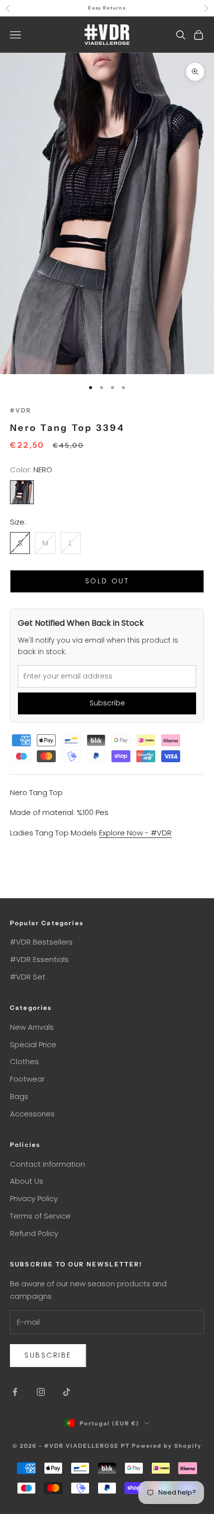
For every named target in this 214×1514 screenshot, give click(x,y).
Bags (19, 1096)
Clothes (24, 1061)
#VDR (21, 410)
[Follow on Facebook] (15, 1392)
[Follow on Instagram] (41, 1392)
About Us (26, 1181)
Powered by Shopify (167, 1445)
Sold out (107, 581)
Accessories (32, 1113)
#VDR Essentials (39, 959)
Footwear (27, 1079)
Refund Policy (34, 1233)
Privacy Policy (34, 1198)
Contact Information (47, 1164)
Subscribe (107, 703)
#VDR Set (27, 976)
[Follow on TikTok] (67, 1392)
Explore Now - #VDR (135, 832)
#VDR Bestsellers (41, 942)
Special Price (33, 1044)
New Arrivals (32, 1027)
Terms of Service (40, 1216)
